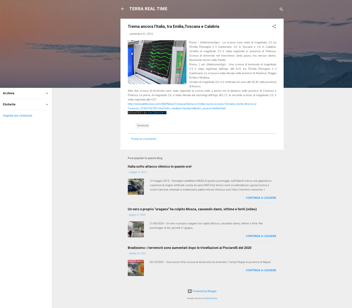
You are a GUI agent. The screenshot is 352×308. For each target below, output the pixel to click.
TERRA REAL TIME (148, 8)
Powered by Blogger (204, 291)
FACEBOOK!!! (157, 112)
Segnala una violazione (17, 115)
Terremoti (142, 125)
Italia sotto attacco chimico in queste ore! (160, 166)
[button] (274, 27)
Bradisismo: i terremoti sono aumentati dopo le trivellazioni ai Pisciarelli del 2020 (189, 248)
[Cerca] (281, 10)
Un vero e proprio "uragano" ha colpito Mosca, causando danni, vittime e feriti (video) (192, 209)
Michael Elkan (211, 298)
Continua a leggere (261, 197)
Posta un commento (143, 139)
